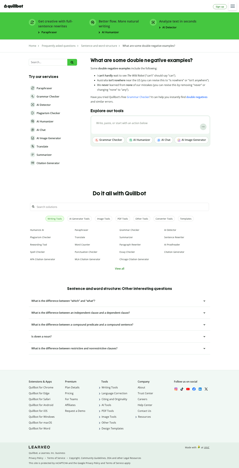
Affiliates (70, 405)
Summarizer (126, 237)
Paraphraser (81, 229)
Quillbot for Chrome (41, 387)
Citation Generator (174, 251)
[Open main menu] (232, 6)
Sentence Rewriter (174, 237)
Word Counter (82, 244)
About (141, 387)
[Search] (72, 62)
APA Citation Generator (42, 259)
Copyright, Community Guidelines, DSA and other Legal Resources (105, 458)
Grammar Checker (138, 97)
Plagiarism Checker (40, 237)
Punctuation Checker (86, 251)
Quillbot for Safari (39, 399)
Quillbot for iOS (38, 411)
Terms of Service (56, 458)
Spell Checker (37, 251)
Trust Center (145, 393)
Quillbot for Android (41, 405)
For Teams (71, 399)
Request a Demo (75, 411)
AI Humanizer (141, 140)
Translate (80, 237)
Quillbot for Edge (39, 393)
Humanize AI (37, 229)
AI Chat (165, 140)
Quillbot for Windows (42, 417)
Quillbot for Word (39, 428)
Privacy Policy (36, 458)
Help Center (145, 405)
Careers (142, 399)
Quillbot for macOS (40, 422)
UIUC (206, 447)
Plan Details (72, 387)
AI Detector (170, 229)
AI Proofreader (172, 244)
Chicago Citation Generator (134, 259)
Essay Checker (127, 251)
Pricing (69, 393)
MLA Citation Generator (87, 259)
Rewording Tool (38, 244)
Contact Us (144, 411)
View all (119, 268)
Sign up (220, 6)
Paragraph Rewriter (130, 244)
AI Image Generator (193, 140)
